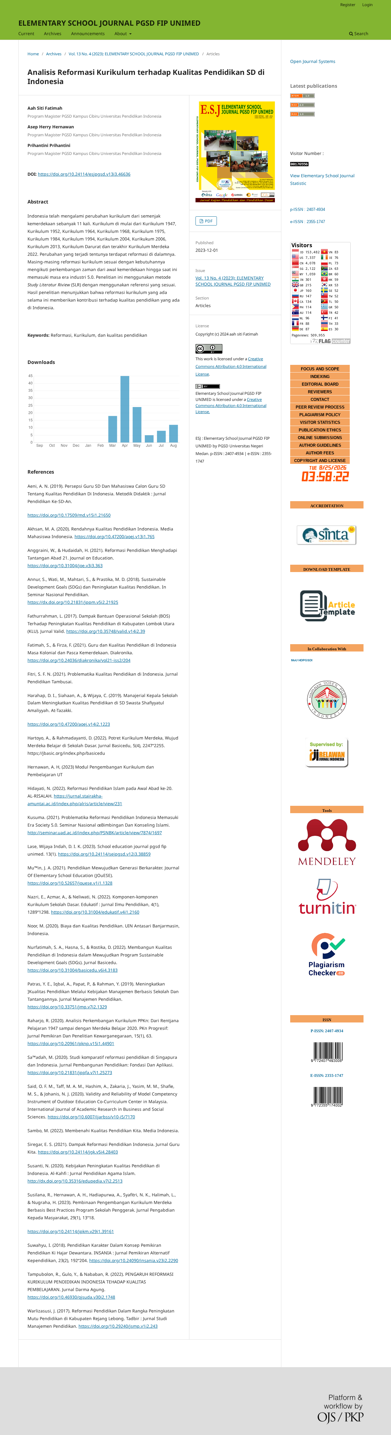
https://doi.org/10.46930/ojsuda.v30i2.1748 (71, 1297)
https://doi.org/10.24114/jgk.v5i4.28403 (78, 1152)
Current (26, 33)
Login (367, 4)
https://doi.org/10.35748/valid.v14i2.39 (105, 631)
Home (33, 54)
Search (360, 33)
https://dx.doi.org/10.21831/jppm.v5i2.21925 (72, 602)
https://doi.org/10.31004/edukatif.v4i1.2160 (95, 912)
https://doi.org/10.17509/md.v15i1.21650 (69, 515)
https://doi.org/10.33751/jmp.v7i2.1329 (67, 1007)
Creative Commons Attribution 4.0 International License (231, 366)
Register (347, 4)
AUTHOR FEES (320, 453)
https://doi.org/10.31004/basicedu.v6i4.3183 (72, 970)
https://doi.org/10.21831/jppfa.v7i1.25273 (69, 1072)
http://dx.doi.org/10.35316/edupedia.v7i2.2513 (74, 1181)
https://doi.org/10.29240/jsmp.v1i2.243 (118, 1326)
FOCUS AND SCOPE (320, 369)
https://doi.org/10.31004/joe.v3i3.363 (65, 565)
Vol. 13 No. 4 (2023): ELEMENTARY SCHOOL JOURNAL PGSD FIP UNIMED (134, 54)
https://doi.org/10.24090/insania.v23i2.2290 (133, 1260)
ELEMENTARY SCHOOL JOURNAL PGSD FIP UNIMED (109, 23)
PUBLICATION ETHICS (320, 430)
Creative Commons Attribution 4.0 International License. (231, 405)
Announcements (88, 33)
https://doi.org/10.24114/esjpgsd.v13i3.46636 (84, 174)
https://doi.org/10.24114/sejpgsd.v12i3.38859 (104, 854)
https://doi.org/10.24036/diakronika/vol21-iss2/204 (78, 660)
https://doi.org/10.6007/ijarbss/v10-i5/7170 (91, 1117)
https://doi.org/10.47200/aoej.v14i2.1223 (68, 724)
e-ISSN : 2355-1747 (307, 221)
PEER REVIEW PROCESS (320, 407)
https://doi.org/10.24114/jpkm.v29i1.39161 (70, 1231)
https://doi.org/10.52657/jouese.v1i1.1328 (69, 883)
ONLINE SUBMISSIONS (320, 437)
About (121, 33)
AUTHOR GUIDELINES (320, 445)
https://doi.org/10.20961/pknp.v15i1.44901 (70, 1043)
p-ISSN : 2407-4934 (307, 209)
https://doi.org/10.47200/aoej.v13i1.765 (115, 536)
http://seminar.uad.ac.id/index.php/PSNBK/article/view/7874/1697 (94, 832)
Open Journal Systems (312, 61)
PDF (208, 221)
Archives (52, 33)
